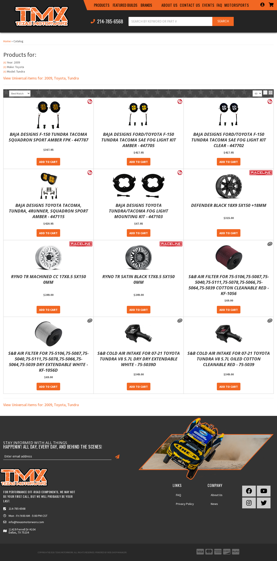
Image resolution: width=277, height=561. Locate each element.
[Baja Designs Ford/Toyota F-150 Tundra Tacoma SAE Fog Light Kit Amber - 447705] (138, 115)
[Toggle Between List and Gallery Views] (268, 92)
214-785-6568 (17, 509)
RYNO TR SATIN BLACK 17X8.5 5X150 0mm (138, 279)
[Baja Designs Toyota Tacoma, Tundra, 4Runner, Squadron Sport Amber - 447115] (48, 186)
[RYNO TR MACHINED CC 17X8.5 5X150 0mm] (48, 257)
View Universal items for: (41, 78)
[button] (102, 5)
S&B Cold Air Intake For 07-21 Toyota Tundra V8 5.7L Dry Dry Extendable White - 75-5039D (138, 358)
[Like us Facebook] (249, 491)
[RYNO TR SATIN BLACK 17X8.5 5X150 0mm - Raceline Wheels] (171, 243)
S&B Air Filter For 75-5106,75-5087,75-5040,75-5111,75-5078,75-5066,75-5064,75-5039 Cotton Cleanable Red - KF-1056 (228, 285)
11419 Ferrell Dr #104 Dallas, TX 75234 (22, 531)
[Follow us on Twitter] (264, 503)
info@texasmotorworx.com (26, 522)
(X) (4, 62)
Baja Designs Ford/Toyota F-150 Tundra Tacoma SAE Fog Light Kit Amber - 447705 (138, 139)
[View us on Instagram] (249, 503)
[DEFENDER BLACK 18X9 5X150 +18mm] (228, 186)
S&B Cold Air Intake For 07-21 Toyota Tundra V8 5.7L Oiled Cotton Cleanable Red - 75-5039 (228, 358)
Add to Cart (48, 162)
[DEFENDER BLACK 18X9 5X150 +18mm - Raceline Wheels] (260, 172)
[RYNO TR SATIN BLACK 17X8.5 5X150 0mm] (138, 257)
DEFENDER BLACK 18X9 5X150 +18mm (228, 205)
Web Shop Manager (116, 552)
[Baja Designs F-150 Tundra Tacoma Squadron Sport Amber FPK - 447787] (48, 115)
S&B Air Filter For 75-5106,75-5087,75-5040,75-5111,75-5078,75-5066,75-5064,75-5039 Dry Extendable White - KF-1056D (48, 361)
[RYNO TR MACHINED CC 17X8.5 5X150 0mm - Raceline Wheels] (80, 243)
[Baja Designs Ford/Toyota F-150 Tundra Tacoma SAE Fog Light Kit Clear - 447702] (228, 115)
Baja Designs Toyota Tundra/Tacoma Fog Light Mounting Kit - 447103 (138, 211)
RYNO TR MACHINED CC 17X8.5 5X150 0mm (48, 279)
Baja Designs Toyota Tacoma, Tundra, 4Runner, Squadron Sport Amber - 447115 (48, 211)
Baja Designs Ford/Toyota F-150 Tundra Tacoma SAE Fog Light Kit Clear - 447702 (228, 139)
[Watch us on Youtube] (264, 491)
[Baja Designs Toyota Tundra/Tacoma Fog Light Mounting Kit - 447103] (138, 186)
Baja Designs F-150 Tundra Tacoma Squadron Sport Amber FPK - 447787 (48, 137)
